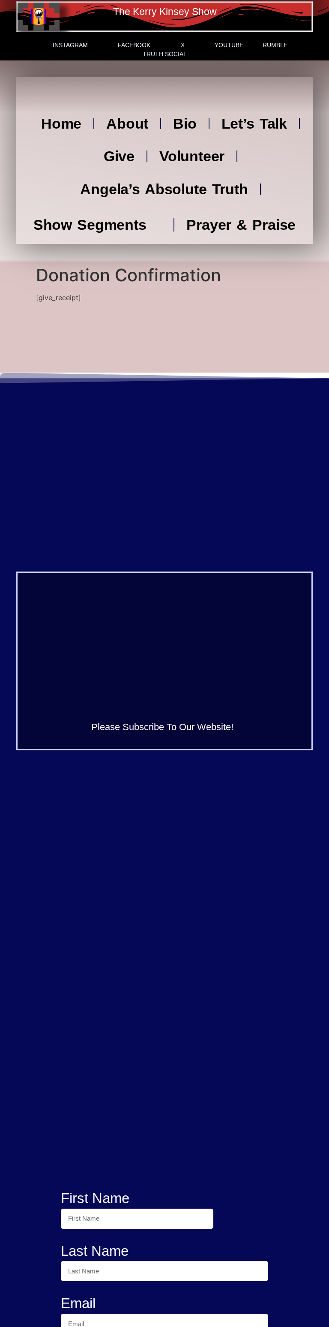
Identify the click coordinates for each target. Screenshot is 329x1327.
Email (78, 1303)
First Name (95, 1198)
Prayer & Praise (241, 225)
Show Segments (90, 225)
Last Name (95, 1251)
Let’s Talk (254, 123)
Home (61, 123)
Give (119, 156)
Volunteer (191, 156)
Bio (184, 123)
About (127, 123)
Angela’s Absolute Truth (164, 189)
